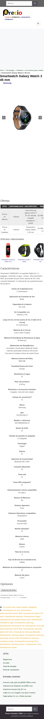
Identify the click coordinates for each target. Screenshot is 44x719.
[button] (4, 117)
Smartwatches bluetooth (14, 616)
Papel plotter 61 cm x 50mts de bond (17, 696)
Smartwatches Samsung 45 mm (12, 626)
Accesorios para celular (34, 70)
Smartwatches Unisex (8, 647)
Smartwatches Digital (32, 616)
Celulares (19, 70)
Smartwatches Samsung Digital (12, 635)
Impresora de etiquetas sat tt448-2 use (18, 686)
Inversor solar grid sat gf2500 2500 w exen (19, 682)
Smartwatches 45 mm (11, 610)
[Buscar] (35, 3)
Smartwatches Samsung (24, 623)
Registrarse (7, 659)
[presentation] (40, 254)
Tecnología (10, 70)
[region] (22, 45)
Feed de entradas (9, 666)
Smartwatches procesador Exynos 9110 (15, 620)
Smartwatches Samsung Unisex (12, 644)
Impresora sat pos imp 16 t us (14, 689)
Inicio (2, 70)
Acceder (6, 663)
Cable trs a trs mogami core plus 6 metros (19, 693)
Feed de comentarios (11, 670)
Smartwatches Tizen (33, 644)
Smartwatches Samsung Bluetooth (27, 632)
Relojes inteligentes (29, 607)
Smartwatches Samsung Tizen (26, 641)
